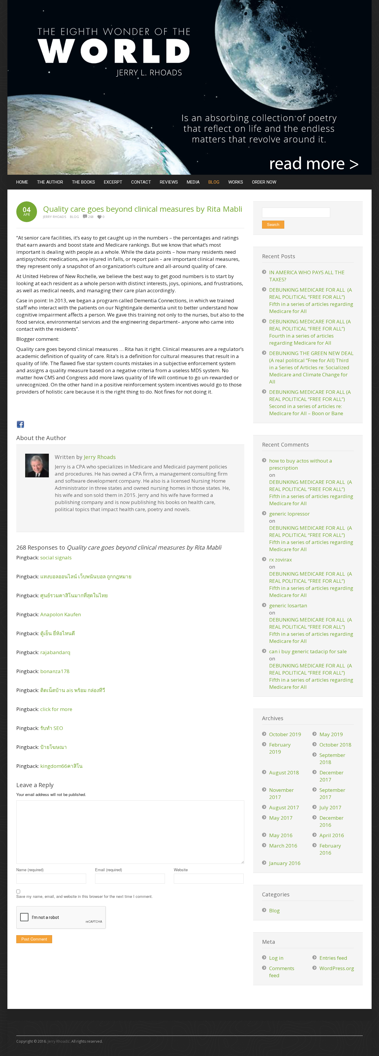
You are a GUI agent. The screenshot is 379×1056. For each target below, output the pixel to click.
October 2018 (335, 744)
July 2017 (330, 807)
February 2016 (330, 849)
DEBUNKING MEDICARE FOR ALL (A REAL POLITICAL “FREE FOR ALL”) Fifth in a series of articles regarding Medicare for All (311, 300)
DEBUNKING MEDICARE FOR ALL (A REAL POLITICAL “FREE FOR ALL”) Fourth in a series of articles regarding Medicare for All (310, 332)
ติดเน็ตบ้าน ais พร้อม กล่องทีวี (72, 690)
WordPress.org (336, 968)
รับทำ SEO (51, 728)
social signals (56, 557)
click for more (56, 709)
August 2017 (284, 807)
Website (181, 869)
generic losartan (288, 605)
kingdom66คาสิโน (61, 766)
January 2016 (285, 863)
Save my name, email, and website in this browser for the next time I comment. (84, 896)
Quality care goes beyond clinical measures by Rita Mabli (142, 208)
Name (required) (30, 869)
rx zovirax (280, 559)
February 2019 (280, 748)
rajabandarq (55, 652)
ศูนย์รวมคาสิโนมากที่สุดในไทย (74, 595)
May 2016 (281, 835)
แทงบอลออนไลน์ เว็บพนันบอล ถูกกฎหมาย (85, 576)
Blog (74, 216)
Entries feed (333, 957)
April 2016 (331, 835)
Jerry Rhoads (54, 216)
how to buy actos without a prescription (300, 464)
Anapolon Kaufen (60, 614)
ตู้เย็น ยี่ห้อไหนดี (57, 633)
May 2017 (281, 817)
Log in (276, 957)
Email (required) (108, 869)
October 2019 (285, 734)
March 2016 (283, 845)
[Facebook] (20, 424)
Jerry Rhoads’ (59, 1041)
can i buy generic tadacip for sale (308, 651)
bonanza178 (55, 671)
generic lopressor (289, 513)
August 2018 (284, 772)
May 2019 (331, 734)
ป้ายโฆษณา (53, 747)
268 (91, 216)
